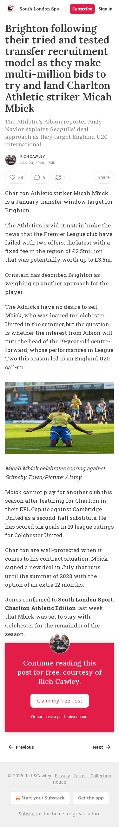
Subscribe (82, 9)
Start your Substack (43, 798)
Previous (25, 747)
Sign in (106, 9)
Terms (80, 776)
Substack (28, 814)
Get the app (91, 798)
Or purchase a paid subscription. (59, 716)
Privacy (62, 776)
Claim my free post (59, 700)
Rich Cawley (32, 156)
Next (98, 747)
